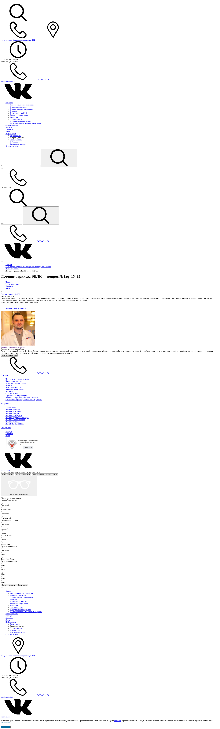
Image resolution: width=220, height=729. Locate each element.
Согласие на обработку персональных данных (24, 400)
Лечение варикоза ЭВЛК (10, 294)
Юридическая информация (20, 121)
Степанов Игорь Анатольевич (13, 347)
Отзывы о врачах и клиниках (21, 109)
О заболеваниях (12, 125)
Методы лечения (12, 284)
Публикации (15, 142)
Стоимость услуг (16, 119)
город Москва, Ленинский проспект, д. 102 (18, 40)
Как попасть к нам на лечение (22, 105)
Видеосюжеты (15, 136)
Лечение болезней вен (14, 411)
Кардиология (11, 407)
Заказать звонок (51, 474)
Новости (13, 111)
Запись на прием (8, 474)
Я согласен (6, 727)
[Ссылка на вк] (18, 99)
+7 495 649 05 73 (42, 79)
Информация (11, 134)
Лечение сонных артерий (15, 420)
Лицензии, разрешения (19, 115)
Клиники (9, 129)
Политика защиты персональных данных (26, 123)
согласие (117, 721)
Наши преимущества (18, 107)
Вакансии (14, 117)
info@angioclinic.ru (8, 81)
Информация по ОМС (18, 113)
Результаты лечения (17, 144)
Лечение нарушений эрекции (17, 418)
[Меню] (2, 168)
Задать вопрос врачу (23, 474)
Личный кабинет (38, 474)
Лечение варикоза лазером (16, 308)
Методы (9, 127)
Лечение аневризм (13, 409)
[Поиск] (59, 158)
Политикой (5, 723)
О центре (9, 103)
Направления (6, 403)
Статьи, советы (16, 140)
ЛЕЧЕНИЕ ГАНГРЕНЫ (15, 424)
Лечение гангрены (13, 414)
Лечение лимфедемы (14, 416)
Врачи (8, 132)
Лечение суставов (12, 422)
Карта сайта (5, 470)
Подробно (9, 282)
